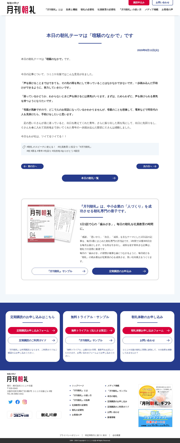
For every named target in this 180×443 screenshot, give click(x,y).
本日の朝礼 (112, 396)
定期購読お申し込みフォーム (33, 330)
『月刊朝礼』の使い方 (130, 9)
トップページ (78, 386)
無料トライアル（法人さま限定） (90, 330)
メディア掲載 (151, 9)
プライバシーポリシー (69, 435)
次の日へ (147, 166)
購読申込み (139, 2)
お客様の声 (167, 9)
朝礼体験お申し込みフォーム (147, 330)
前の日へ (32, 166)
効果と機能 (71, 9)
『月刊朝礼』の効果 (81, 400)
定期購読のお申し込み (117, 401)
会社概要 (116, 435)
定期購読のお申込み (120, 271)
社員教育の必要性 (107, 9)
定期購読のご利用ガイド (32, 340)
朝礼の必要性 (87, 9)
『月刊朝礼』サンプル (59, 271)
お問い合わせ (162, 2)
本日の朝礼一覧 (90, 178)
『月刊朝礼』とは (54, 9)
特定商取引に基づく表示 (96, 435)
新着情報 (111, 417)
